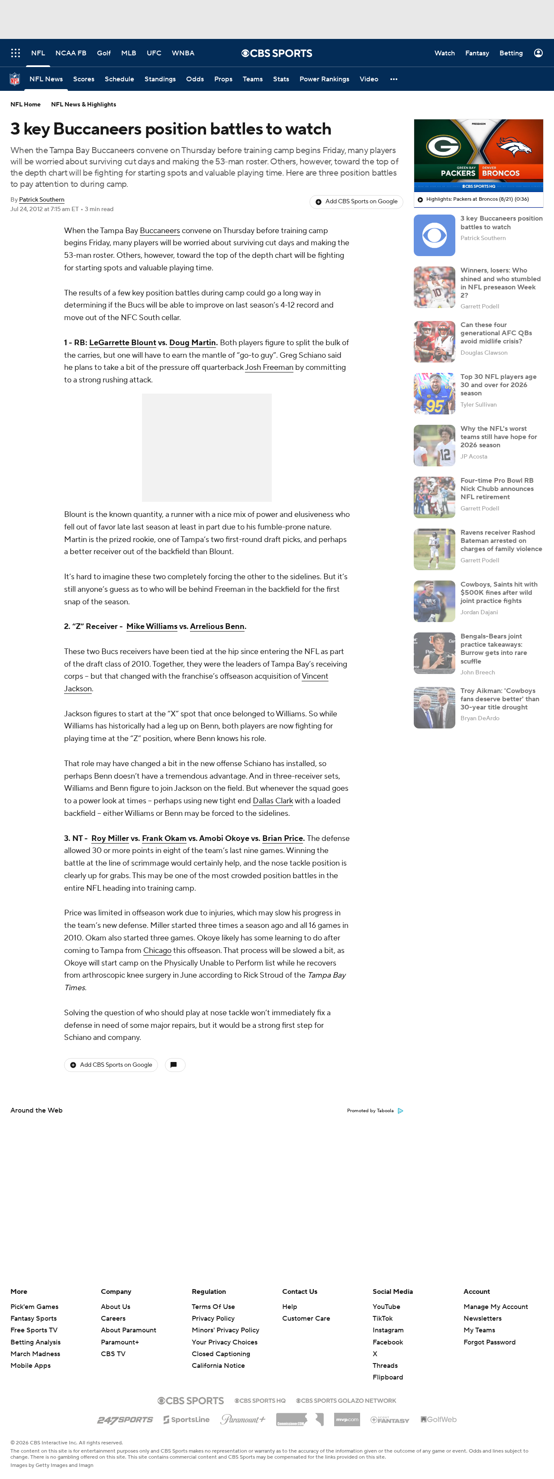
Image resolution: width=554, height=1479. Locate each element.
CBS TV (113, 1354)
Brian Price (282, 839)
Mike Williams (151, 627)
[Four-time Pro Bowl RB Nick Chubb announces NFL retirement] (434, 497)
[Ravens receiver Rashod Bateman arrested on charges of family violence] (434, 549)
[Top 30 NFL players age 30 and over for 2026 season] (434, 393)
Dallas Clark (273, 801)
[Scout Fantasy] (390, 1419)
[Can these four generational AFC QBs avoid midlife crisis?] (434, 342)
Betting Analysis (35, 1342)
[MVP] (347, 1416)
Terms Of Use (213, 1307)
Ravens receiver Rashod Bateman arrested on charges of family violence (501, 540)
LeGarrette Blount (122, 343)
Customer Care (306, 1318)
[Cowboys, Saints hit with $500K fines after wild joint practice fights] (434, 601)
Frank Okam (164, 839)
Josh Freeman (269, 367)
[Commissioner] (300, 1416)
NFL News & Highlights (83, 105)
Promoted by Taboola (370, 1111)
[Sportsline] (187, 1418)
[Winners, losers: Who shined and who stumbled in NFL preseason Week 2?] (434, 287)
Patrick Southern (41, 200)
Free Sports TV (34, 1330)
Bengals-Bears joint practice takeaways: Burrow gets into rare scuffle (494, 649)
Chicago (157, 951)
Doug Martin (192, 343)
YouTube (386, 1307)
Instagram (388, 1330)
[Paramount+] (243, 1417)
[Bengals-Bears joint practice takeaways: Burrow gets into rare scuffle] (434, 653)
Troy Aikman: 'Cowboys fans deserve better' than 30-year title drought (500, 699)
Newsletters (483, 1318)
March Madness (35, 1354)
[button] (394, 79)
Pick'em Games (34, 1307)
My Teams (479, 1330)
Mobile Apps (30, 1365)
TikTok (383, 1318)
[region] (478, 155)
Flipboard (388, 1377)
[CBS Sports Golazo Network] (346, 1400)
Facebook (388, 1342)
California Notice (218, 1357)
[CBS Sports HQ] (260, 1400)
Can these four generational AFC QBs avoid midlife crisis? (496, 333)
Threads (385, 1365)
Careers (113, 1318)
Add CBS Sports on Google (361, 201)
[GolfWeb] (439, 1419)
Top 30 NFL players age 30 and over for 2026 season (499, 385)
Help (289, 1307)
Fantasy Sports (33, 1318)
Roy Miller (110, 839)
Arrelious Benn (217, 627)
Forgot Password (490, 1342)
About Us (115, 1307)
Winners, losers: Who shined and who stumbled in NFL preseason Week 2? (501, 283)
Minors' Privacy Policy (225, 1330)
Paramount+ (120, 1342)
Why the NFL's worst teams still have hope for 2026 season (499, 436)
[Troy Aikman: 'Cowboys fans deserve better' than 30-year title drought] (434, 707)
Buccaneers (160, 231)
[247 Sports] (125, 1418)
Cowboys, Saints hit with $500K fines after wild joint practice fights (499, 592)
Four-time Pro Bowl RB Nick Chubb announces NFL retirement (497, 488)
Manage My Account (496, 1307)
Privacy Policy (213, 1318)
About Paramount (128, 1330)
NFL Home (25, 105)
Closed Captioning (221, 1345)
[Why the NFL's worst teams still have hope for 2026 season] (434, 445)
